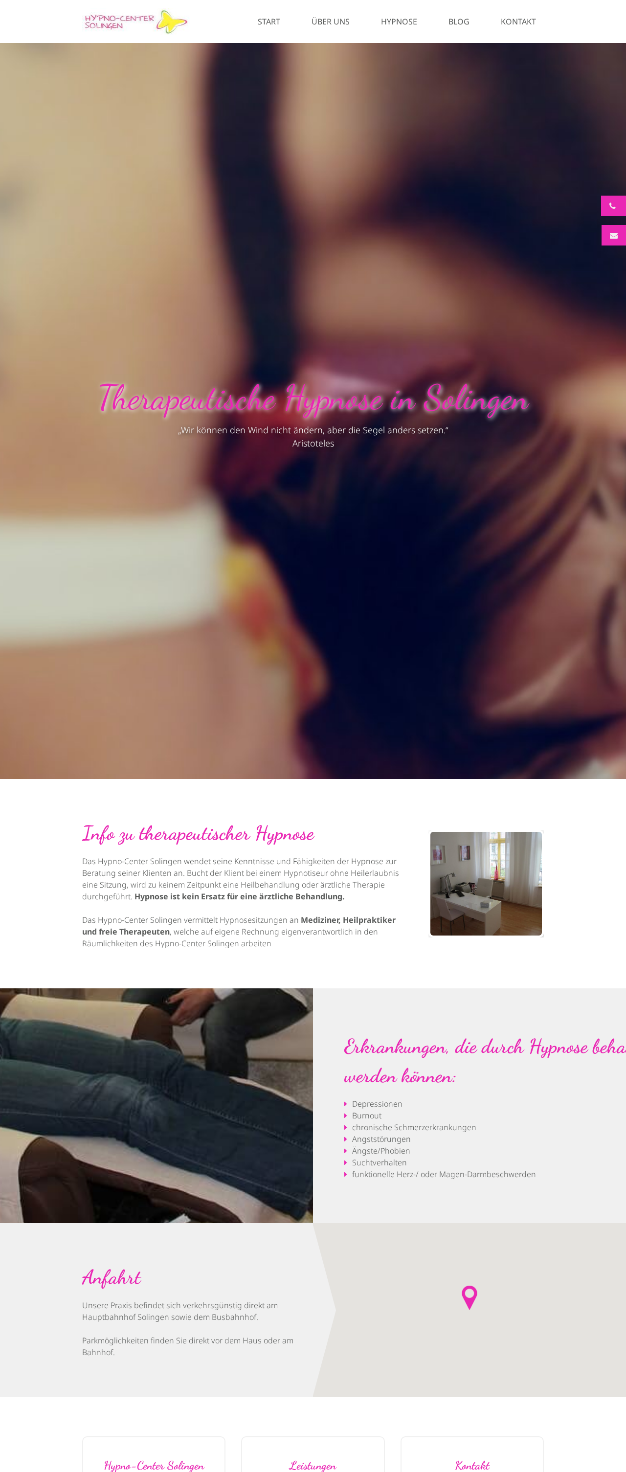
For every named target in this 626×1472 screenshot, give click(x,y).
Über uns (331, 21)
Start (269, 21)
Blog (459, 21)
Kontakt (518, 21)
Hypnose (399, 21)
